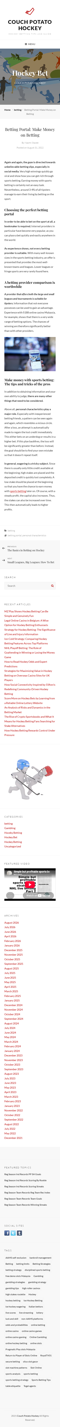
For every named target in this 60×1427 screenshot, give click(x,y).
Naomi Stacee (31, 142)
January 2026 (12, 945)
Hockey (32, 1294)
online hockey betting (16, 1343)
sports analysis (13, 1373)
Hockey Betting (13, 841)
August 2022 (11, 1124)
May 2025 (10, 982)
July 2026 (9, 927)
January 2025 (12, 1000)
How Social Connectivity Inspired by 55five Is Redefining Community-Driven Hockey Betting (29, 689)
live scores (11, 1312)
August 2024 (11, 1023)
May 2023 (10, 1087)
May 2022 (10, 1133)
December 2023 (13, 1055)
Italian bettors (36, 1306)
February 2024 (12, 1046)
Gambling (9, 828)
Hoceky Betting (13, 832)
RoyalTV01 (46, 1355)
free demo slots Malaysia (18, 1276)
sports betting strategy (17, 1379)
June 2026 (10, 931)
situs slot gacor (30, 1361)
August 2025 (11, 968)
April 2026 (10, 936)
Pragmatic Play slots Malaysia (20, 1349)
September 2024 (13, 1018)
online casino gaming (16, 1337)
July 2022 (9, 1128)
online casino (12, 1331)
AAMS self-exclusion (16, 1257)
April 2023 (10, 1092)
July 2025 (9, 973)
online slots (36, 1343)
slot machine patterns (16, 1367)
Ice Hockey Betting (33, 1300)
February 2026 (12, 941)
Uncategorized (12, 846)
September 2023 (13, 1069)
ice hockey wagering (15, 1306)
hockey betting (13, 1300)
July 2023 (9, 1078)
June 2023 (10, 1082)
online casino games (32, 1331)
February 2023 (12, 1101)
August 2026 (11, 922)
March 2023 (11, 1096)
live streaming (26, 1312)
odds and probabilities (17, 1324)
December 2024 (13, 1005)
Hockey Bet (10, 837)
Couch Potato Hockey (30, 25)
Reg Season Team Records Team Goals (23, 1198)
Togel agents (30, 1386)
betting (17, 109)
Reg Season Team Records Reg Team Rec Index (27, 1192)
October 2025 (12, 959)
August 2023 (11, 1073)
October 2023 (12, 1064)
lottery (39, 1312)
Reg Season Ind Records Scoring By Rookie (25, 1180)
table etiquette (13, 1386)
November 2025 (13, 954)
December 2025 (13, 950)
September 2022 (13, 1119)
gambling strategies (15, 1282)
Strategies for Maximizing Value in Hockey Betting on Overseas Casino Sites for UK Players (28, 675)
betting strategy (14, 1269)
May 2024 (10, 1037)
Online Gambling (38, 1337)
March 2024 (11, 1041)
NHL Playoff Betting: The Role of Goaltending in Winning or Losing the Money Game (29, 652)
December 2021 (13, 1137)
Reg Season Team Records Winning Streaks (25, 1204)
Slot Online (36, 1367)
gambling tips (12, 1288)
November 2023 (13, 1060)
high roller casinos (31, 1288)
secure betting (13, 1361)
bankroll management (40, 1257)
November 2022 (13, 1110)
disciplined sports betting (37, 1269)
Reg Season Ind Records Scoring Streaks (24, 1186)
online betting (38, 1324)
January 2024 (12, 1050)
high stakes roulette (15, 1294)
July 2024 (9, 1027)
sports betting (18, 491)
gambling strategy (37, 1282)
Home (7, 109)
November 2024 (13, 1009)
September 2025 (13, 963)
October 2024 (12, 1014)
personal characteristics (34, 535)
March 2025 (11, 991)
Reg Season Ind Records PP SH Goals (22, 1174)
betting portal (15, 535)
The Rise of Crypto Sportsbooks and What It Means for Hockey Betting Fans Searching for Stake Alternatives (29, 721)
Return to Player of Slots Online (21, 1355)
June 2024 (10, 1032)
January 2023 (12, 1105)
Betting (9, 1263)
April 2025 (10, 986)
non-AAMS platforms (32, 1318)
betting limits (22, 1263)
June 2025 (10, 977)
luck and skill (12, 1318)
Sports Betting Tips (41, 1379)
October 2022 (12, 1115)
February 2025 (12, 995)
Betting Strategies (42, 1263)
